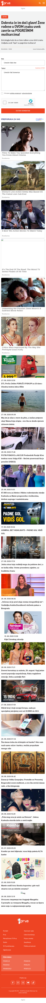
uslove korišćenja (27, 93)
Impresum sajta (29, 931)
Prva (4, 935)
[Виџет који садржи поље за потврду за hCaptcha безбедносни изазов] (18, 102)
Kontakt (5, 931)
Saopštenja (27, 942)
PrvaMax (6, 965)
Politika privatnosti (30, 946)
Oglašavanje (7, 950)
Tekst (3, 68)
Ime (2, 59)
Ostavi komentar (23, 111)
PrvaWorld (7, 969)
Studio (5, 942)
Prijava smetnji (28, 938)
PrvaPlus (6, 961)
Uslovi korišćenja (29, 935)
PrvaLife (27, 965)
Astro (4, 17)
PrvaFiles (27, 969)
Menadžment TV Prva (10, 938)
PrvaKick (27, 961)
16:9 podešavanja (8, 946)
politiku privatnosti (15, 93)
